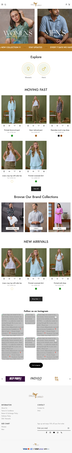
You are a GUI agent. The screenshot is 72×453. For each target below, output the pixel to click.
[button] (2, 4)
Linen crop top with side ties (12, 176)
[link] (17, 26)
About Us (4, 408)
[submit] (68, 428)
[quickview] (9, 126)
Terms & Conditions (7, 411)
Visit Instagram (36, 365)
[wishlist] (14, 126)
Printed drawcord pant (12, 130)
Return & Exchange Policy (9, 413)
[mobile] (61, 432)
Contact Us (40, 408)
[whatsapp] (58, 432)
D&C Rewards (6, 419)
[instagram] (50, 432)
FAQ (38, 411)
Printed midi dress (60, 283)
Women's (28, 77)
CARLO (12, 228)
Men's (44, 77)
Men (2, 429)
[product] (4, 126)
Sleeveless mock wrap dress (60, 130)
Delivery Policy (6, 416)
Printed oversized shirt (36, 176)
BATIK (36, 228)
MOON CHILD (59, 228)
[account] (66, 4)
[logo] (36, 4)
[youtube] (54, 432)
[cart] (69, 4)
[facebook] (46, 432)
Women (3, 427)
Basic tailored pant (36, 130)
